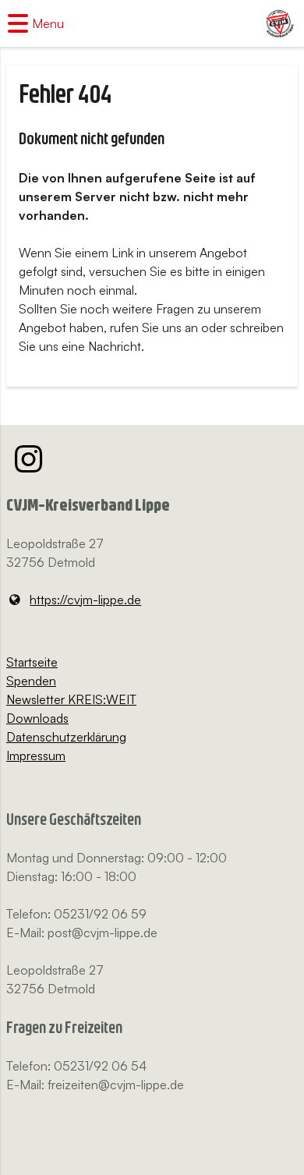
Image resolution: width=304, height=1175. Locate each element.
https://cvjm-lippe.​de (85, 599)
